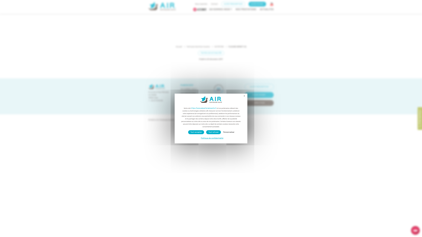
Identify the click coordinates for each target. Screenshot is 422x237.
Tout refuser (213, 132)
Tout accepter (196, 132)
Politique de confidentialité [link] (212, 138)
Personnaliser (228, 132)
